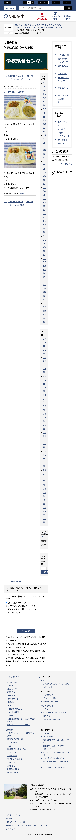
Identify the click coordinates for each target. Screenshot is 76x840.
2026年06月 (44, 346)
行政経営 (10, 715)
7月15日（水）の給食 (44, 120)
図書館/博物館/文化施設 (17, 749)
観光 (44, 680)
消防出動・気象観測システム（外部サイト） (57, 763)
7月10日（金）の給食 (44, 199)
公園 (9, 746)
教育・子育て (41, 25)
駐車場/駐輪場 (13, 769)
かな (65, 2)
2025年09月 (44, 515)
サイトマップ (10, 829)
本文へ (7, 2)
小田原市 (14, 16)
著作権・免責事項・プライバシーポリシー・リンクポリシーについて (30, 825)
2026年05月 (44, 365)
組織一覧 (9, 818)
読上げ (56, 2)
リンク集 (46, 733)
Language (10, 8)
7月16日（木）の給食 (44, 94)
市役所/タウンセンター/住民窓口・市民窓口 (21, 734)
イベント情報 (47, 687)
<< (5, 76)
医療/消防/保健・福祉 (15, 739)
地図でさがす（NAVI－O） (63, 60)
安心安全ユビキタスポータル (63, 81)
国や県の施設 (12, 772)
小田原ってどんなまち (51, 719)
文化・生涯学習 (13, 712)
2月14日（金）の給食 (17, 79)
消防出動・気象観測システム (63, 98)
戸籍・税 (10, 685)
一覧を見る (67, 164)
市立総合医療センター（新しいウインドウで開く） (21, 720)
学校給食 (58, 25)
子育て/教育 (12, 756)
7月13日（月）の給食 (44, 172)
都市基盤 (10, 705)
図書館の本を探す (63, 67)
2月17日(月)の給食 (14, 92)
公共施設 (9, 730)
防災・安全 (11, 692)
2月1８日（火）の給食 (15, 76)
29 (42, 546)
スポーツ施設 (12, 742)
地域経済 (10, 702)
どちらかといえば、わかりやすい (23, 606)
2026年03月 (44, 402)
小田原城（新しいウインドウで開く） (56, 684)
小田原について (47, 706)
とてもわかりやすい (17, 603)
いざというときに (12, 677)
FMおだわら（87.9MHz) (63, 134)
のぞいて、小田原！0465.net (63, 125)
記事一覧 (29, 76)
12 (46, 538)
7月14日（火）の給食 (44, 146)
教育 (50, 25)
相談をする (62, 73)
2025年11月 (44, 477)
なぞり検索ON (12, 581)
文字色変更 (43, 2)
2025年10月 (44, 496)
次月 (45, 533)
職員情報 (46, 716)
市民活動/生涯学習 (14, 759)
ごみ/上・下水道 (13, 752)
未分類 (22, 193)
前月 (43, 532)
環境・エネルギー (13, 699)
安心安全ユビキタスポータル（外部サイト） (57, 754)
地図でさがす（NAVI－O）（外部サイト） (56, 741)
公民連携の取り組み (50, 701)
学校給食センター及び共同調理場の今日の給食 (48, 27)
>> (29, 79)
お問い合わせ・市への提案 (15, 822)
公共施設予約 (63, 55)
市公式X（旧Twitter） (63, 141)
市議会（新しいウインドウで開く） (55, 712)
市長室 (45, 709)
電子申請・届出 (63, 89)
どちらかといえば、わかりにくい (22, 609)
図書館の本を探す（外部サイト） (54, 746)
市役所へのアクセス (13, 815)
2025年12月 (44, 458)
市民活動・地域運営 (14, 709)
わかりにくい (14, 613)
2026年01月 (44, 440)
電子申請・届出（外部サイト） (53, 758)
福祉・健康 (11, 695)
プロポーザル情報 (50, 698)
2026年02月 (44, 421)
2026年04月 (44, 383)
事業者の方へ (48, 695)
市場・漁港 (11, 762)
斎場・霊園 (11, 766)
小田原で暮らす (28, 25)
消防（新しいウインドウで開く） (18, 725)
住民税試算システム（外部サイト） (55, 767)
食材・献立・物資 (22, 27)
